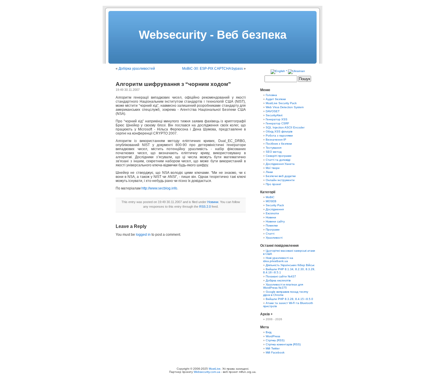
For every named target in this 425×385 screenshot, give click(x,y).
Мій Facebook (275, 352)
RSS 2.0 (205, 206)
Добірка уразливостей (137, 69)
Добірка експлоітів (278, 280)
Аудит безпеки (276, 99)
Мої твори (273, 168)
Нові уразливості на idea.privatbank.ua (278, 259)
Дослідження (275, 209)
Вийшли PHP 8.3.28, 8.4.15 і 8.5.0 (289, 299)
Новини (212, 202)
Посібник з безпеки (279, 143)
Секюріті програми (278, 155)
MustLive (215, 368)
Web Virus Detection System (285, 107)
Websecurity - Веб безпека (213, 34)
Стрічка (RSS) (275, 340)
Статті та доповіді (278, 159)
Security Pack (275, 205)
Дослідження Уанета (280, 163)
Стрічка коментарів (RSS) (283, 344)
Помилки (272, 225)
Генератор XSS (276, 119)
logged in (143, 235)
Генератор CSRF (277, 123)
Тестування (273, 147)
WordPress (273, 336)
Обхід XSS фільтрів (279, 131)
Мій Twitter (273, 348)
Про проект (273, 184)
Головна (271, 95)
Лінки (269, 172)
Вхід (268, 332)
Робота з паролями (279, 135)
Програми (273, 229)
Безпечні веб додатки (281, 176)
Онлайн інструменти (280, 180)
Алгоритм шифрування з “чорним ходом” (173, 84)
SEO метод (274, 151)
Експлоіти (272, 213)
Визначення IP (276, 139)
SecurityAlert (274, 115)
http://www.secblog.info (159, 188)
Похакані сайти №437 (281, 276)
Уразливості (274, 237)
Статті (270, 233)
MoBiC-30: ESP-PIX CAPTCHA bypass (212, 69)
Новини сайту (275, 221)
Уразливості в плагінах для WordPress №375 (283, 286)
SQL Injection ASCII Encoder (285, 127)
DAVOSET (273, 111)
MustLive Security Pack (281, 103)
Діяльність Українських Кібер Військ (290, 265)
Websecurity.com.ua (207, 371)
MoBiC (270, 197)
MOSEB (271, 201)
